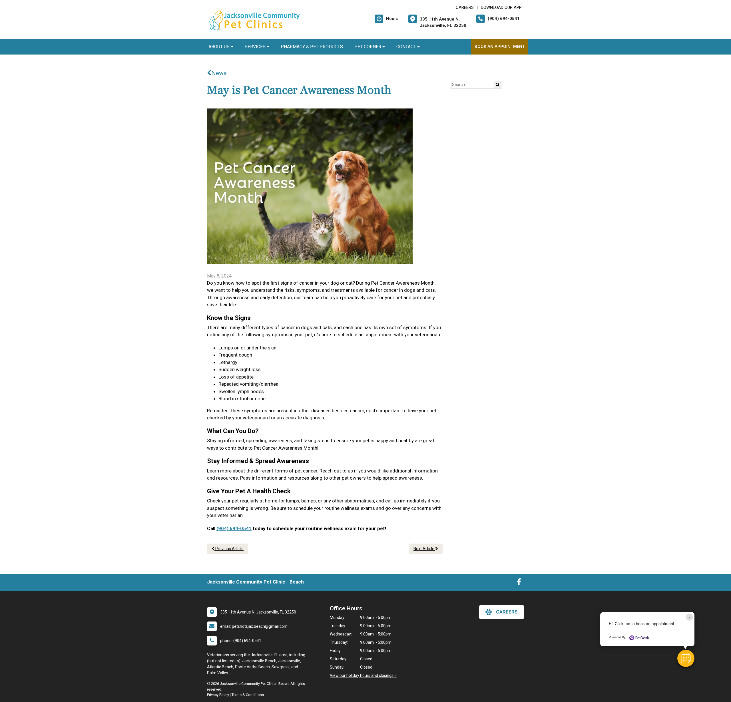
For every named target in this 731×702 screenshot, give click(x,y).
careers (507, 612)
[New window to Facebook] (519, 583)
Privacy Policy (218, 695)
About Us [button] (219, 46)
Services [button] (256, 46)
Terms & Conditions (248, 695)
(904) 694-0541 (234, 528)
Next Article (424, 548)
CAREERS (465, 7)
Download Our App (501, 7)
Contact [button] (406, 46)
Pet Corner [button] (368, 46)
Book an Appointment (500, 46)
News (219, 73)
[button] (685, 658)
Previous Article (229, 548)
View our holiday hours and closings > (363, 675)
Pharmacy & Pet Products (312, 46)
